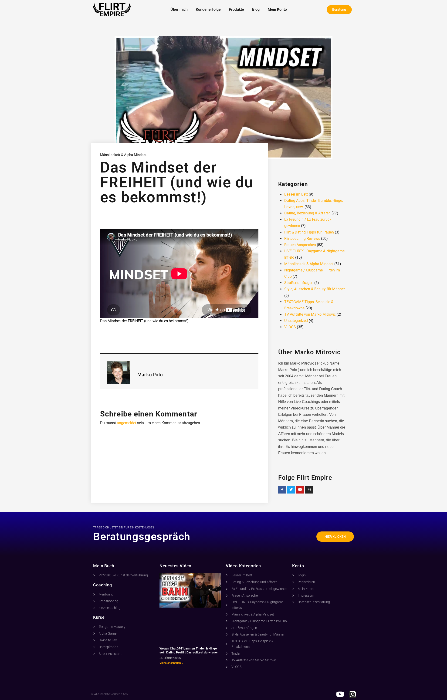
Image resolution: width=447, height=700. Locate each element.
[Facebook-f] (282, 490)
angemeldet (126, 423)
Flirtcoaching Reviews (302, 238)
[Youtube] (300, 490)
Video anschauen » (171, 663)
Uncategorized (296, 320)
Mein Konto (277, 9)
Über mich (179, 9)
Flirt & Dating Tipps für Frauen (309, 232)
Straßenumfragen (298, 283)
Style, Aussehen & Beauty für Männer (314, 289)
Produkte (236, 9)
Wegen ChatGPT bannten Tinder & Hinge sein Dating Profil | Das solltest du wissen (189, 650)
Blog (256, 9)
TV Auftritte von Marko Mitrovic (310, 314)
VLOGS (290, 327)
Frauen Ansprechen (300, 245)
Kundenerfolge (208, 9)
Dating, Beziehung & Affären (307, 213)
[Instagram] (309, 490)
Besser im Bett (296, 194)
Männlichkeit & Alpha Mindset (123, 155)
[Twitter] (291, 490)
